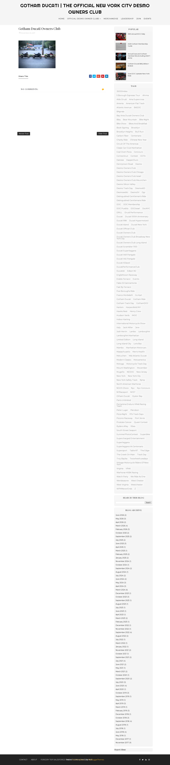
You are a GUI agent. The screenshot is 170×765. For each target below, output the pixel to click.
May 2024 (120, 583)
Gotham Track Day (125, 303)
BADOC (137, 107)
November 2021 (122, 650)
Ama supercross (136, 99)
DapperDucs (132, 160)
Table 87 (134, 450)
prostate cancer (124, 422)
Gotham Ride (139, 299)
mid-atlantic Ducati (138, 356)
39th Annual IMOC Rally (136, 34)
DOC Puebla (122, 208)
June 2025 (120, 543)
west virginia (122, 485)
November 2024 (122, 561)
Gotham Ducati (124, 299)
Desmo (138, 164)
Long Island (138, 340)
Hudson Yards (123, 315)
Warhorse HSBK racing (127, 472)
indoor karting (123, 319)
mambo (120, 348)
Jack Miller (128, 327)
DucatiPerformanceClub (128, 267)
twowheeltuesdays (139, 459)
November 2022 (122, 629)
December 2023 (122, 593)
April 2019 (119, 703)
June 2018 (120, 732)
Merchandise (111, 19)
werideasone (123, 481)
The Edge (144, 450)
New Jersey (141, 372)
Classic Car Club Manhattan (129, 148)
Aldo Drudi (122, 99)
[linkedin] (146, 760)
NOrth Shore (123, 388)
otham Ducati (123, 396)
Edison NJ (131, 271)
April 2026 (120, 522)
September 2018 (122, 721)
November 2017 (122, 743)
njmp (142, 380)
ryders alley (122, 426)
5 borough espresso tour (128, 95)
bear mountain (130, 120)
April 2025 (119, 547)
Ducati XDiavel (123, 263)
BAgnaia (120, 111)
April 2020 (120, 689)
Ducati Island (123, 225)
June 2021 (120, 664)
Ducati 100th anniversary (136, 216)
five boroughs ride (126, 291)
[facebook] (140, 760)
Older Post (102, 134)
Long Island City (124, 344)
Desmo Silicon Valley (126, 184)
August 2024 (121, 572)
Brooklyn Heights (125, 132)
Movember (142, 368)
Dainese (120, 160)
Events (147, 19)
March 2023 (120, 618)
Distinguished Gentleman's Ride (131, 196)
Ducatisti (121, 271)
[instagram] (149, 760)
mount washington (126, 368)
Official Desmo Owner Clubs (83, 19)
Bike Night (144, 120)
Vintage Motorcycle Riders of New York (132, 464)
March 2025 (120, 551)
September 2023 (122, 600)
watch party (122, 477)
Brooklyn (135, 128)
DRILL (119, 212)
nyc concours (143, 388)
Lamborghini (144, 331)
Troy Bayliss (122, 459)
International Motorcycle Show (131, 323)
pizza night (122, 414)
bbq (119, 120)
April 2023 (120, 615)
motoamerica (140, 360)
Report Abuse (120, 749)
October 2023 (121, 597)
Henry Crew (135, 311)
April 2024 (120, 586)
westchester (137, 485)
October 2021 (121, 654)
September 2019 (122, 696)
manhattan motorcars (136, 348)
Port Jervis (140, 418)
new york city (134, 376)
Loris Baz (138, 344)
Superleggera (123, 442)
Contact (23, 760)
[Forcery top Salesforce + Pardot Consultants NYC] (151, 759)
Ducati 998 (122, 221)
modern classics (124, 360)
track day (141, 454)
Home (62, 19)
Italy (119, 327)
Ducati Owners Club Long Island (132, 243)
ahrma (145, 95)
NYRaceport (122, 392)
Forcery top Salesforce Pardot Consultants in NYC (66, 760)
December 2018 (122, 714)
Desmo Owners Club (126, 168)
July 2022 (119, 640)
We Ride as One (138, 477)
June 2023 (120, 611)
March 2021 (120, 671)
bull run (139, 132)
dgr (143, 192)
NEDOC (130, 372)
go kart (138, 295)
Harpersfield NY (133, 307)
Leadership (127, 19)
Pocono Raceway (125, 418)
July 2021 (119, 661)
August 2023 (121, 604)
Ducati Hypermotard (138, 221)
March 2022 (120, 643)
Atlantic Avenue (124, 107)
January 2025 (121, 558)
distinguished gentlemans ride (131, 200)
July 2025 (119, 540)
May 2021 (119, 668)
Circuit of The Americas (127, 144)
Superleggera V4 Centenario (130, 446)
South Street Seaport (127, 430)
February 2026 (121, 529)
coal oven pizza (124, 152)
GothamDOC (142, 303)
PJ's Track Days (136, 414)
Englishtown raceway (127, 275)
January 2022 (121, 647)
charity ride (122, 140)
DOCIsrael (135, 208)
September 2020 (123, 679)
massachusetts (123, 352)
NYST (132, 392)
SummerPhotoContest (127, 434)
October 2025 (121, 533)
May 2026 (120, 519)
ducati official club (126, 229)
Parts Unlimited (124, 400)
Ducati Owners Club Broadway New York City (133, 238)
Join (138, 19)
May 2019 (119, 700)
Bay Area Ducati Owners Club (130, 115)
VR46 (128, 468)
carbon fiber (123, 136)
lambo (133, 331)
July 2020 (119, 682)
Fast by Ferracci (124, 287)
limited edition (123, 340)
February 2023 (121, 622)
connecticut (122, 156)
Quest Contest (141, 422)
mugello (120, 372)
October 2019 (121, 693)
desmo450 (140, 188)
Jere (137, 327)
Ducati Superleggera (126, 251)
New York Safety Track (127, 380)
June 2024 (120, 579)
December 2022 (122, 625)
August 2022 (121, 636)
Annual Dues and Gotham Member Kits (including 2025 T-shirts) (139, 56)
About (34, 760)
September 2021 (122, 657)
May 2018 (120, 736)
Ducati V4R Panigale (126, 255)
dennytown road (125, 164)
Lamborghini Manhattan (128, 335)
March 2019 (120, 707)
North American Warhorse (129, 384)
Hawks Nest (122, 311)
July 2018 (119, 728)
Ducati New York (139, 225)
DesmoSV (134, 192)
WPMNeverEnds (124, 489)
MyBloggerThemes (96, 760)
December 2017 (122, 739)
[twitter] (142, 760)
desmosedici (122, 192)
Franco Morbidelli (125, 295)
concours (138, 152)
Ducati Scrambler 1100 (127, 247)
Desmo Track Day (125, 188)
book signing (123, 128)
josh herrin (122, 331)
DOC (119, 204)
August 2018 (121, 725)
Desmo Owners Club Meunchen (132, 180)
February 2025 (121, 554)
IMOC (134, 315)
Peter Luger (122, 410)
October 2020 (121, 675)
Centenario (136, 136)
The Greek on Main (126, 454)
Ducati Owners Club (126, 233)
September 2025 (122, 536)
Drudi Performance (134, 212)
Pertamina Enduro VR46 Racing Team (131, 405)
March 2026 (120, 526)
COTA (142, 156)
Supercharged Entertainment (131, 438)
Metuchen (121, 356)
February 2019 (121, 711)
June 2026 (120, 515)
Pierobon (134, 410)
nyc (133, 388)
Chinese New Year (138, 140)
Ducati (120, 216)
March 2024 (120, 590)
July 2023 (119, 608)
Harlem (120, 307)
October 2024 (121, 565)
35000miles (122, 91)
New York (121, 376)
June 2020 (120, 686)
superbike (145, 434)
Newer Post (24, 134)
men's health (139, 352)
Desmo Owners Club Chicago (130, 172)
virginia (120, 468)
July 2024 (119, 576)
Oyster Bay (137, 396)
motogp (120, 364)
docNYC (146, 208)
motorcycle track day (136, 364)
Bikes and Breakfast (138, 124)
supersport (122, 450)
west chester (137, 481)
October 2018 (121, 718)
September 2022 (122, 632)
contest (134, 156)
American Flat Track (135, 103)
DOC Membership (131, 204)
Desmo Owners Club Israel (129, 176)
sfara (133, 426)
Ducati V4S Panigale (126, 259)
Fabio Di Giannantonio (127, 283)
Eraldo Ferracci (123, 279)
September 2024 (122, 568)
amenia (120, 103)
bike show (121, 124)
